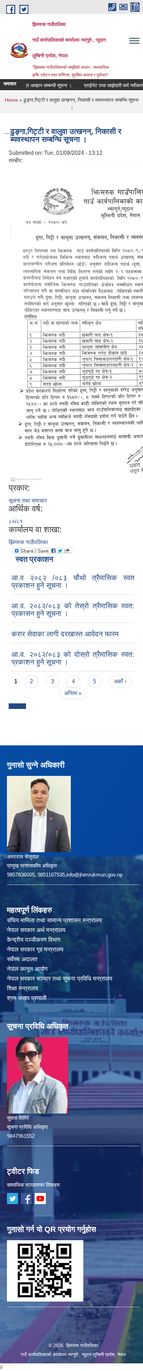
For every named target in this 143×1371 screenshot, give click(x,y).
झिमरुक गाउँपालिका (28, 542)
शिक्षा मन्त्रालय (22, 988)
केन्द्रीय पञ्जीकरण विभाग (33, 940)
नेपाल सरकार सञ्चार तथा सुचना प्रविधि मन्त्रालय (59, 978)
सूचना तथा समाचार (28, 500)
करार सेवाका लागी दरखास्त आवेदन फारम (65, 634)
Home (11, 100)
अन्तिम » (73, 693)
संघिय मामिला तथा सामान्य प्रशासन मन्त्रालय (54, 920)
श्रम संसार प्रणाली (27, 998)
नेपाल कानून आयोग (27, 969)
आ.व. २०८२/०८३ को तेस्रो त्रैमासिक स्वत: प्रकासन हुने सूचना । (72, 609)
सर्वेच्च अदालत (22, 959)
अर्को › (120, 681)
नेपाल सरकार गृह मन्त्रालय (35, 949)
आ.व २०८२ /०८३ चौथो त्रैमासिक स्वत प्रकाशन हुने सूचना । (72, 581)
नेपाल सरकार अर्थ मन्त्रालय (36, 930)
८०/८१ (16, 521)
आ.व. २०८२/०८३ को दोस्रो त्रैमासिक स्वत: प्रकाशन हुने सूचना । (72, 658)
